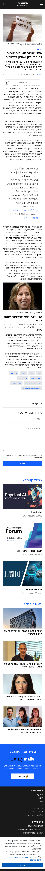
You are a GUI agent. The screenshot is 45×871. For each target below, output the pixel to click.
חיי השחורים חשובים (32, 383)
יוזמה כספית (16, 383)
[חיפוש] (4, 4)
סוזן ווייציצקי (35, 378)
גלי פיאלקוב (38, 74)
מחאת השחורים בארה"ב (31, 388)
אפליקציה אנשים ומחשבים (34, 815)
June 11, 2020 (30, 218)
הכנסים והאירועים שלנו (35, 826)
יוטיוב (23, 373)
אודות (41, 801)
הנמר (41, 805)
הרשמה (21, 776)
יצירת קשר (39, 794)
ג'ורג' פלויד (23, 378)
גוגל (39, 373)
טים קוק (14, 373)
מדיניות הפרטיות (37, 812)
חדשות (39, 49)
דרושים (41, 798)
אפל (31, 373)
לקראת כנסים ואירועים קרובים (33, 833)
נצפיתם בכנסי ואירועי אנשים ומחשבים (30, 829)
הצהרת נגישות (38, 808)
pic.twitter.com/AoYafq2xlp (23, 210)
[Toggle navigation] (40, 4)
